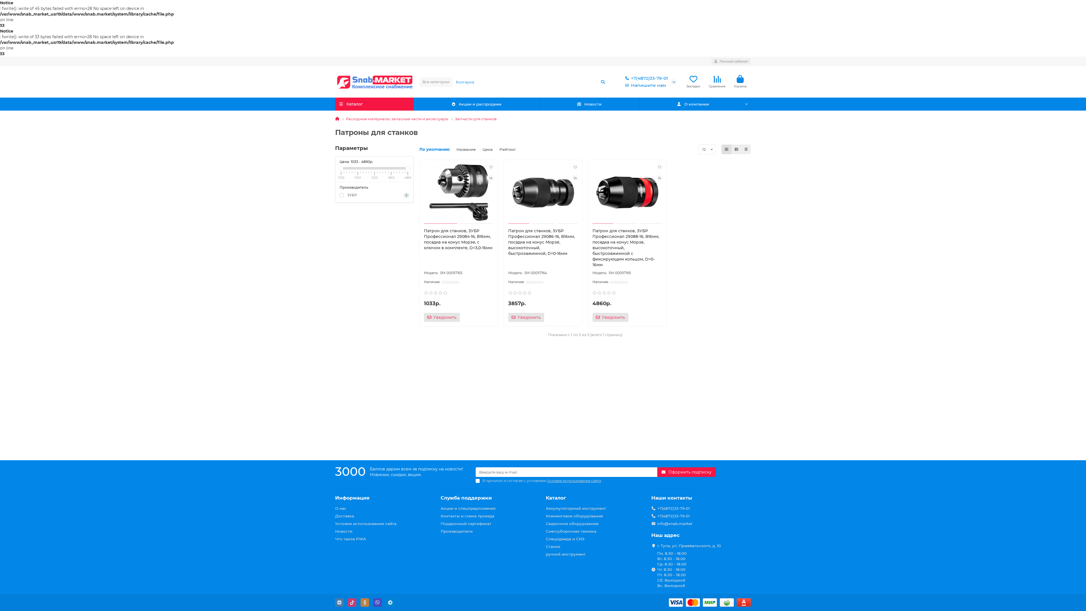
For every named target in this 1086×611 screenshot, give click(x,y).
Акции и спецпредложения (468, 508)
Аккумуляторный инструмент (576, 508)
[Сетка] (726, 149)
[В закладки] (491, 167)
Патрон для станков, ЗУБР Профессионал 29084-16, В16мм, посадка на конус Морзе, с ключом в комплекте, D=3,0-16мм (458, 239)
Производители (457, 531)
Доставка (344, 516)
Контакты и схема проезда (467, 516)
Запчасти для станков (476, 119)
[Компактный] (746, 149)
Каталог (556, 498)
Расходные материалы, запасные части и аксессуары (397, 119)
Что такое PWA (350, 539)
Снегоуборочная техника (571, 531)
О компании (696, 104)
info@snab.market (675, 523)
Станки (553, 546)
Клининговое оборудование (574, 516)
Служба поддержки (466, 498)
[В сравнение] (491, 178)
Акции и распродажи (480, 104)
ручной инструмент (566, 554)
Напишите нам (648, 85)
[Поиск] (603, 82)
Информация (352, 498)
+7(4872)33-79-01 (649, 78)
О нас (340, 508)
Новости (593, 104)
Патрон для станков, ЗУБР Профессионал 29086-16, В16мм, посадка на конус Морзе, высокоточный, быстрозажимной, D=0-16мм (541, 242)
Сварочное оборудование (572, 523)
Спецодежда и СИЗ (565, 539)
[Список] (736, 149)
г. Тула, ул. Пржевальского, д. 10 (689, 545)
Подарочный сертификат (466, 523)
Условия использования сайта (366, 523)
